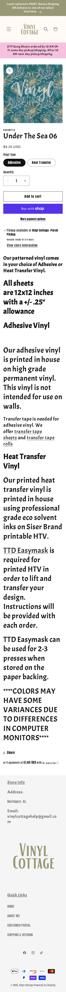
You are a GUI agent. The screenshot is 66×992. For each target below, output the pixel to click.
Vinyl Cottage (26, 985)
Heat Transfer (41, 162)
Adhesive (14, 162)
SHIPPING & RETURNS (20, 934)
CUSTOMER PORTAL (19, 925)
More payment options (33, 219)
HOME (10, 906)
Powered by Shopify (45, 985)
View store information (22, 245)
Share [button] (11, 752)
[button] (9, 29)
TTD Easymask (25, 550)
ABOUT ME (13, 916)
